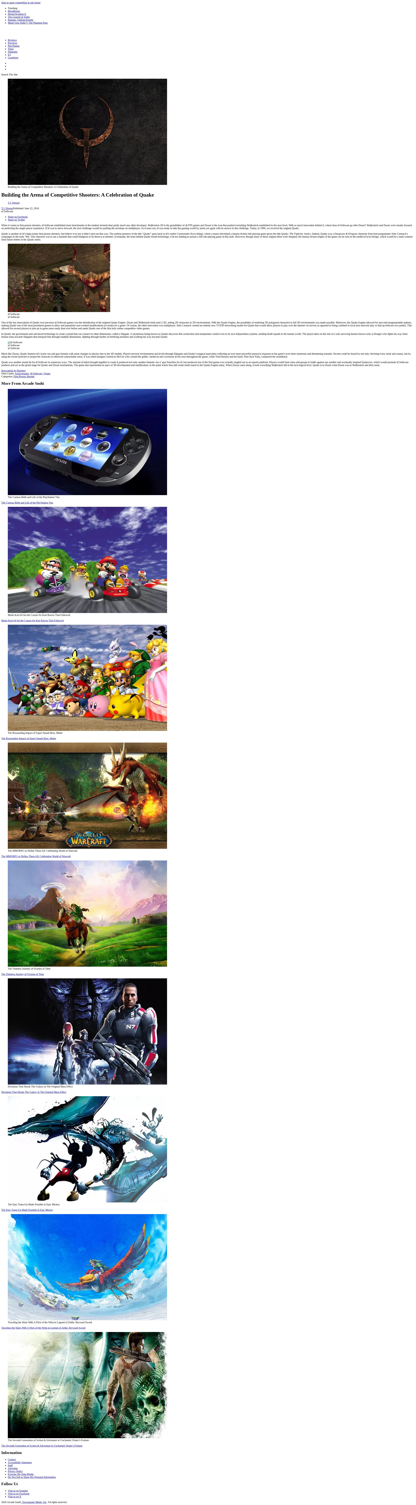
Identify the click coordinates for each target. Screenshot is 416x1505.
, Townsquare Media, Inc (33, 1502)
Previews (12, 43)
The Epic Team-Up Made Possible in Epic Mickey (27, 1210)
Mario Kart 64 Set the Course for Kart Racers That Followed (32, 620)
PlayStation (14, 46)
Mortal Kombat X (17, 14)
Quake (47, 373)
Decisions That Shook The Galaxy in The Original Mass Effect (33, 1092)
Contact (12, 1459)
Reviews (12, 40)
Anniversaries (22, 373)
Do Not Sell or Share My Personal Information (32, 1477)
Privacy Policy (15, 1471)
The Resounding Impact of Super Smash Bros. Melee (28, 738)
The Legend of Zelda (19, 17)
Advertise (13, 1468)
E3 (9, 54)
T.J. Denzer (7, 208)
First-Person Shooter (23, 376)
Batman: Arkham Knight (20, 20)
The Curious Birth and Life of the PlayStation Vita (27, 502)
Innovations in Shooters (13, 370)
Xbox (11, 48)
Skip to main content (11, 2)
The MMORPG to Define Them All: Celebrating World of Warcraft (36, 856)
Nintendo (12, 51)
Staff (10, 1465)
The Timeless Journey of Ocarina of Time (22, 974)
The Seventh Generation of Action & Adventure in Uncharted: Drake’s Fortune (41, 1445)
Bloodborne (14, 11)
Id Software (36, 373)
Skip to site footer (31, 2)
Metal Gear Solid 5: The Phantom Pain (28, 22)
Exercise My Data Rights (21, 1474)
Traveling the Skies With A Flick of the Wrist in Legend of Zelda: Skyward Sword (43, 1327)
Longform (13, 57)
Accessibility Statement (20, 1462)
